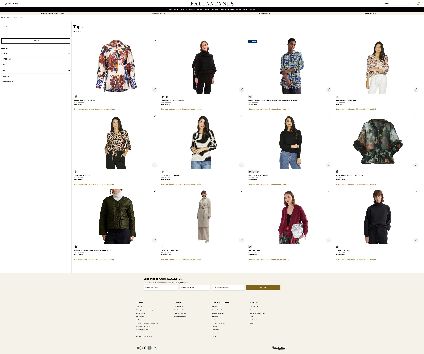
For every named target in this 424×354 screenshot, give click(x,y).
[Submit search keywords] (409, 4)
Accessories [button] (190, 9)
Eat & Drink (215, 330)
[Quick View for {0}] (154, 89)
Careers (252, 316)
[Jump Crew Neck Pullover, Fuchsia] (258, 171)
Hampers (214, 326)
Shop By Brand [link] (249, 9)
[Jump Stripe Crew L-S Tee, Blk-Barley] (163, 171)
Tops (21, 17)
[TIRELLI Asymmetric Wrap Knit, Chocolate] (167, 96)
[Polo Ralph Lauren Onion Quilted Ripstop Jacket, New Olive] (76, 246)
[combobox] (396, 4)
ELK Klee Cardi (254, 250)
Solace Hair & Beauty (180, 316)
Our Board (253, 310)
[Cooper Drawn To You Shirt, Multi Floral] (76, 96)
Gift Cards (215, 316)
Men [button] (182, 9)
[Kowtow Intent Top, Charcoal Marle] (337, 246)
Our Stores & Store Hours (257, 313)
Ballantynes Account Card (219, 313)
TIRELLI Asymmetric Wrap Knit (173, 100)
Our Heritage (254, 306)
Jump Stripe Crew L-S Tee (171, 175)
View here (162, 13)
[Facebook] (144, 348)
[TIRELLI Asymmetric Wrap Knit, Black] (163, 96)
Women (15, 17)
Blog (251, 323)
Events (214, 320)
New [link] (170, 9)
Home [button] (222, 9)
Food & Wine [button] (230, 9)
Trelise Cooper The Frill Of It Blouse (349, 175)
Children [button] (214, 9)
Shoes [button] (199, 9)
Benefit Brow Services (180, 310)
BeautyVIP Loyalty (217, 310)
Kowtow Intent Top (343, 250)
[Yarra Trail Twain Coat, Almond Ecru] (163, 246)
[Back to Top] (155, 348)
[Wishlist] (155, 41)
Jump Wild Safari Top (82, 175)
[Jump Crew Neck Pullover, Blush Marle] (254, 171)
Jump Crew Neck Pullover (258, 175)
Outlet (9, 17)
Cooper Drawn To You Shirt (84, 100)
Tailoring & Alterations (180, 313)
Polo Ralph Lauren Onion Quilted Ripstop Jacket (92, 250)
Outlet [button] (239, 9)
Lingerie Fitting (178, 306)
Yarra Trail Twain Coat (169, 250)
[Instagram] (139, 348)
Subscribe (263, 288)
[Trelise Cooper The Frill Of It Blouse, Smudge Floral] (337, 171)
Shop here (268, 13)
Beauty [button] (206, 9)
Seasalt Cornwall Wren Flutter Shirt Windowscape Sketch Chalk (272, 100)
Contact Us (253, 320)
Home (3, 17)
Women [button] (177, 9)
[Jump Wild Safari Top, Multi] (76, 171)
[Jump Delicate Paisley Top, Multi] (337, 96)
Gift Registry (215, 306)
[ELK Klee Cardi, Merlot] (250, 246)
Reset (35, 41)
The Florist (215, 333)
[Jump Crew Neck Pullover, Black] (250, 171)
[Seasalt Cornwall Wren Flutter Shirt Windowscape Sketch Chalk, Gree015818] (250, 96)
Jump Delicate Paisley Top (346, 100)
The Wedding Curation (218, 323)
